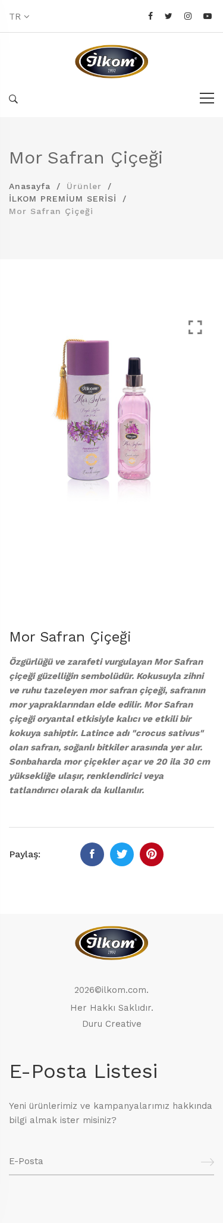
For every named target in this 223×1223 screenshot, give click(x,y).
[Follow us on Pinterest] (152, 854)
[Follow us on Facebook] (92, 854)
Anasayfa (30, 186)
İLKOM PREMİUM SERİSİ (63, 198)
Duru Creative (112, 1023)
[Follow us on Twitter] (122, 854)
